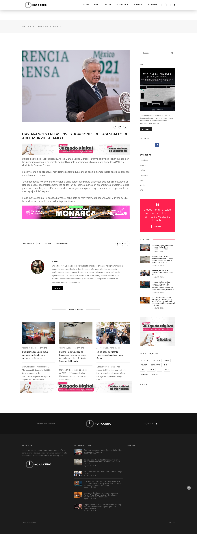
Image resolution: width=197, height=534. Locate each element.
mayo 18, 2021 (28, 26)
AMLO (40, 243)
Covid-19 (151, 369)
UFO (141, 190)
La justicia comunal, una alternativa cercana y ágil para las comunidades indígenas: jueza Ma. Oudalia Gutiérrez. (103, 507)
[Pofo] (35, 4)
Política (138, 5)
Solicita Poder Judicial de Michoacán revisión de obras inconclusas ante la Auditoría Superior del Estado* (72, 356)
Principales (144, 175)
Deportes (152, 5)
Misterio (155, 374)
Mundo (107, 5)
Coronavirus (155, 365)
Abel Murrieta (28, 243)
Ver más (57, 288)
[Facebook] (173, 5)
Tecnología (122, 5)
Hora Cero (43, 348)
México (167, 365)
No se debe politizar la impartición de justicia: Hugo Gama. (109, 355)
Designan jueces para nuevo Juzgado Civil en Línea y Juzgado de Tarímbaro (35, 355)
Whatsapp (144, 374)
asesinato (49, 243)
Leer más (145, 129)
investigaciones (62, 243)
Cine (96, 5)
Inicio (86, 5)
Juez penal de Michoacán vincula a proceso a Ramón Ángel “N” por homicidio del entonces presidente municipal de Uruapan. (101, 495)
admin (45, 26)
